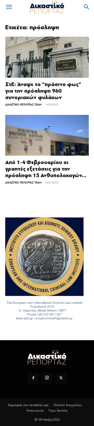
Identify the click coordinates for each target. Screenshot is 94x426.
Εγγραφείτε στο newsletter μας (28, 405)
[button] (9, 7)
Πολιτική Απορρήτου (68, 405)
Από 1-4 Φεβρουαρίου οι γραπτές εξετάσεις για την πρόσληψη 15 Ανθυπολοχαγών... (45, 169)
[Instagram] (47, 378)
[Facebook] (33, 378)
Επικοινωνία (35, 410)
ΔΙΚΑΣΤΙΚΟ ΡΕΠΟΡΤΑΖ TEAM (23, 104)
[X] (61, 378)
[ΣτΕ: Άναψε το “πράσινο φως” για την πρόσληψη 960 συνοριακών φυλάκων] (47, 57)
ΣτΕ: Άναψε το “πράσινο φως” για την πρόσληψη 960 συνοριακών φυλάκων (43, 91)
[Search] (86, 7)
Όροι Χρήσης (58, 410)
